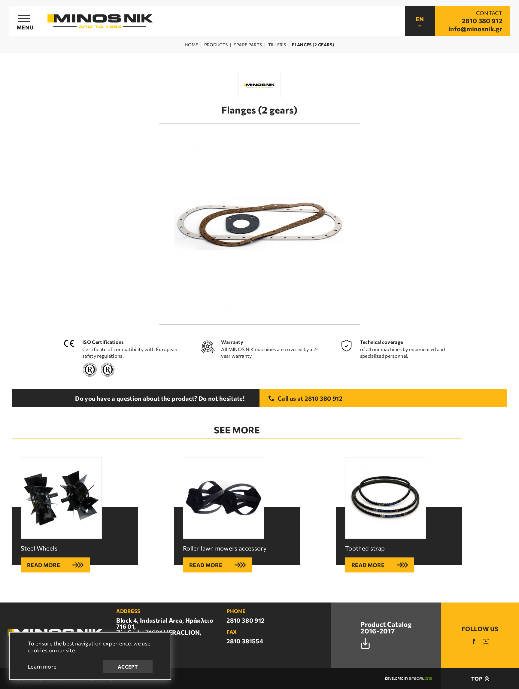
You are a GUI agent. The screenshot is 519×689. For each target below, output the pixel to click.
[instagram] (485, 641)
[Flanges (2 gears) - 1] (259, 224)
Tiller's (277, 45)
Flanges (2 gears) (313, 45)
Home (191, 45)
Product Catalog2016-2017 (385, 628)
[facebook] (473, 641)
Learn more (42, 666)
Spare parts (248, 45)
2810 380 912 (323, 398)
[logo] (99, 21)
